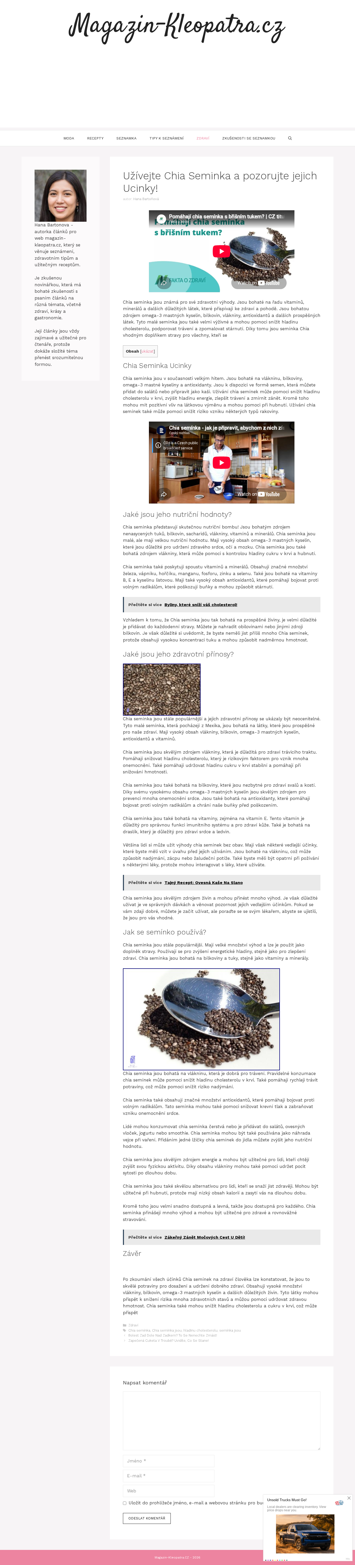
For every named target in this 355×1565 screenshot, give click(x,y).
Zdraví (202, 138)
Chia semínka (139, 1330)
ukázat (147, 351)
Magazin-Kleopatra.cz (177, 26)
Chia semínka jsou (167, 1330)
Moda (68, 138)
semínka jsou (230, 1330)
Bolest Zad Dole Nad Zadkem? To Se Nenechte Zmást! (172, 1335)
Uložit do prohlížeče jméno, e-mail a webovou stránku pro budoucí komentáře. (214, 1502)
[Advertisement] (177, 91)
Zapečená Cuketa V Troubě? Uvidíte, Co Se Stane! (168, 1341)
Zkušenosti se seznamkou (248, 138)
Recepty (95, 138)
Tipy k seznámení (166, 138)
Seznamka (126, 138)
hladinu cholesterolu (200, 1330)
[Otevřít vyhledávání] (290, 138)
